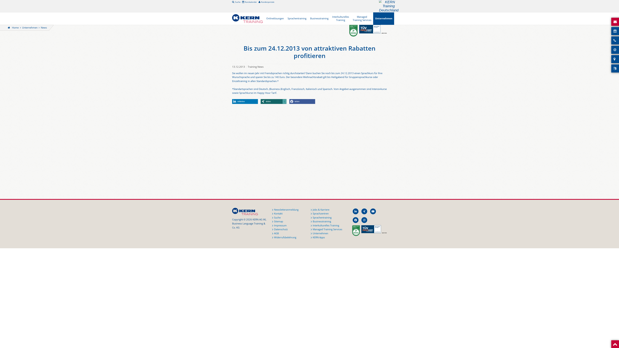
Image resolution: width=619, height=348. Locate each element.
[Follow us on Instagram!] (364, 220)
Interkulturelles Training (340, 18)
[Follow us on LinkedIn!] (355, 211)
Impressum (280, 225)
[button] (245, 101)
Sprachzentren (321, 213)
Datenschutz (281, 229)
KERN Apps (319, 237)
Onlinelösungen (275, 18)
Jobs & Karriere (321, 209)
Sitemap (278, 221)
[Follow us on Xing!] (364, 211)
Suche (238, 2)
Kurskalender (251, 2)
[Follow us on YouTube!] (373, 211)
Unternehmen (383, 18)
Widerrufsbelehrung (285, 237)
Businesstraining (319, 18)
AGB (276, 233)
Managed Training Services (362, 18)
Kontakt (278, 213)
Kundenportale (267, 2)
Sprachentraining (297, 18)
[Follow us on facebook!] (355, 220)
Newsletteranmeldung (286, 209)
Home (15, 27)
